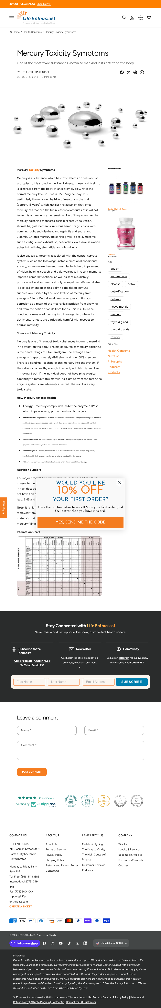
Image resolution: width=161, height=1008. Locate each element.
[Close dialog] (119, 482)
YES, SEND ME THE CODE (80, 522)
